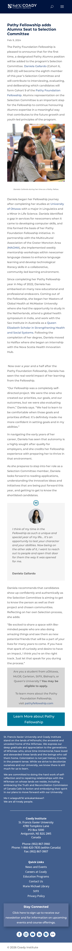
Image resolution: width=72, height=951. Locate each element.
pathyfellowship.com (39, 703)
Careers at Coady (36, 872)
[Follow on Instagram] (26, 934)
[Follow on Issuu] (46, 934)
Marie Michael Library (36, 886)
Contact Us (36, 881)
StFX (36, 891)
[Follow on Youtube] (32, 934)
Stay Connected (36, 907)
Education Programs (36, 876)
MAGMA (13, 247)
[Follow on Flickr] (52, 934)
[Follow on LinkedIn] (39, 934)
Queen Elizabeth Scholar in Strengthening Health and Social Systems (36, 327)
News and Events (36, 867)
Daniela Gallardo (35, 66)
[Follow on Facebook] (19, 934)
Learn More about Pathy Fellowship (33, 719)
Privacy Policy (36, 896)
